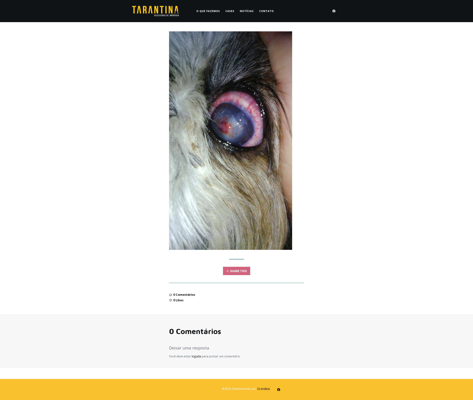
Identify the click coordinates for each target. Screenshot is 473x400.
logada (196, 356)
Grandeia (263, 389)
